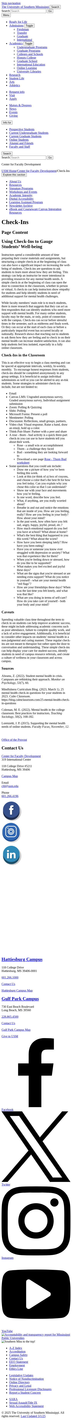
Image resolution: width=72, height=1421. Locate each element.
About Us (15, 181)
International (24, 39)
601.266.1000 (10, 977)
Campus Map (10, 776)
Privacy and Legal (20, 1385)
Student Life (16, 78)
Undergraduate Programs (32, 47)
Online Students (19, 139)
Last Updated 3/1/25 (33, 1416)
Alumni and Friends (21, 143)
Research (14, 75)
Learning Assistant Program (26, 202)
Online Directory (19, 1382)
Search (7, 153)
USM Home (9, 171)
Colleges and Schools (30, 54)
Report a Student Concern (25, 1392)
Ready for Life (18, 21)
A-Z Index (15, 1348)
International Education (31, 64)
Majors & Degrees (20, 105)
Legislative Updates (21, 1375)
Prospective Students (21, 129)
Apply (13, 98)
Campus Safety (18, 1355)
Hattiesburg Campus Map (17, 990)
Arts (11, 81)
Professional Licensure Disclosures (30, 1389)
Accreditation (17, 1351)
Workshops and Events (23, 191)
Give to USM (10, 1036)
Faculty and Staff (19, 146)
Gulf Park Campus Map (16, 1029)
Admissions (16, 25)
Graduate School (27, 61)
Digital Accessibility (21, 198)
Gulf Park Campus (20, 998)
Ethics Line (16, 1368)
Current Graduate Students (25, 136)
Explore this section (14, 174)
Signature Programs (21, 188)
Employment (17, 1365)
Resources (15, 185)
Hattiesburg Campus (22, 959)
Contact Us (8, 984)
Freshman (23, 29)
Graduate (22, 36)
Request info (17, 91)
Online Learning (27, 68)
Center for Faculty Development (36, 171)
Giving (13, 115)
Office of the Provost (14, 739)
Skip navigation (11, 3)
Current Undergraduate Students (28, 132)
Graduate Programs (28, 50)
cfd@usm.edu (10, 786)
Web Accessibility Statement (26, 1406)
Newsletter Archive (21, 205)
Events (13, 112)
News (12, 108)
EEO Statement (18, 1361)
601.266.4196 (10, 796)
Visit (12, 95)
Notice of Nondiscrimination (26, 1378)
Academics (16, 43)
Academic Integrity (20, 195)
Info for (7, 122)
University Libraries (29, 71)
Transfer (22, 32)
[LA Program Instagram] (11, 843)
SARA (13, 1399)
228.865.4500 (10, 1016)
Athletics (14, 85)
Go (50, 11)
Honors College (26, 57)
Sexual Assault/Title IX (23, 1402)
